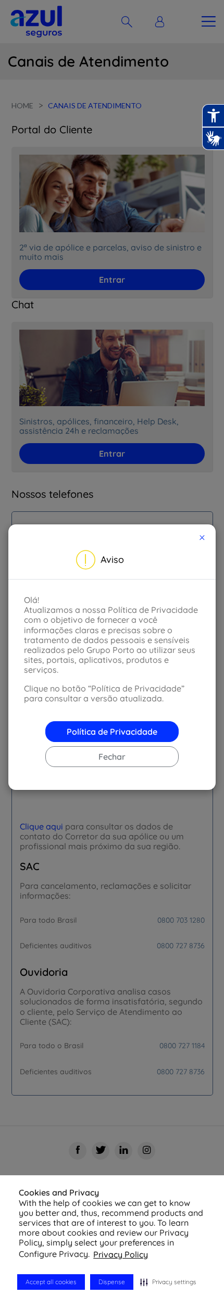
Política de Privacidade (112, 731)
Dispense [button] (111, 1282)
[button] (168, 1282)
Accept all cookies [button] (51, 1282)
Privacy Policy (120, 1254)
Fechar (112, 756)
